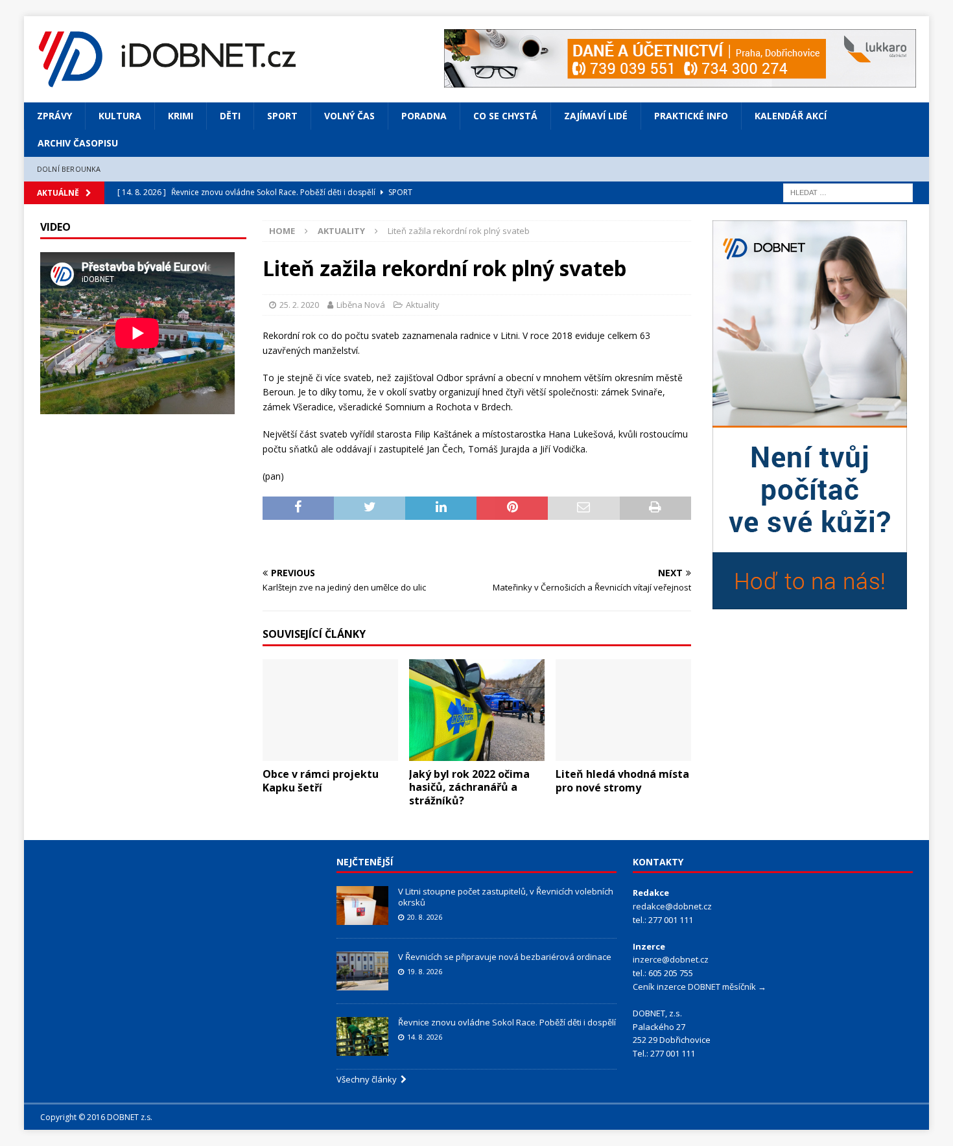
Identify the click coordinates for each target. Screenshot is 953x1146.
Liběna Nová (360, 304)
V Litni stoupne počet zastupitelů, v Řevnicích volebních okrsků (505, 896)
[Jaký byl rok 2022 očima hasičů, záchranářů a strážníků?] (477, 710)
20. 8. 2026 (424, 917)
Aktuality (423, 304)
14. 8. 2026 (424, 1037)
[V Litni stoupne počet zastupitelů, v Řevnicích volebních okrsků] (362, 905)
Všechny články (368, 1079)
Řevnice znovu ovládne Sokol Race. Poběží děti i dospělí (507, 1022)
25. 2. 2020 (299, 304)
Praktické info (691, 116)
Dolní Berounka (69, 169)
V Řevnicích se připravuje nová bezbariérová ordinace (504, 957)
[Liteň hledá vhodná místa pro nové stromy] (623, 710)
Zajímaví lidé (596, 116)
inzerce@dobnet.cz (671, 959)
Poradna (424, 116)
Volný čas (349, 116)
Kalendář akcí (791, 116)
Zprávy (54, 116)
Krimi (180, 116)
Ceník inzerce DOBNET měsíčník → (699, 986)
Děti (230, 116)
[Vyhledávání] (848, 191)
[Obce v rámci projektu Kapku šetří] (330, 710)
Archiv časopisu (78, 143)
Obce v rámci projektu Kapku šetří (321, 781)
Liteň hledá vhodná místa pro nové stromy (622, 781)
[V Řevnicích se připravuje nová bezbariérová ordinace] (362, 971)
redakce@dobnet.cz (672, 906)
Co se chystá (505, 116)
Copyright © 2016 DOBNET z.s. (96, 1117)
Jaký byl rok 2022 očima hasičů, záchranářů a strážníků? (469, 787)
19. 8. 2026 (424, 971)
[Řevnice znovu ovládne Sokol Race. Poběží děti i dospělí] (362, 1036)
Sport (282, 116)
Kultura (120, 116)
